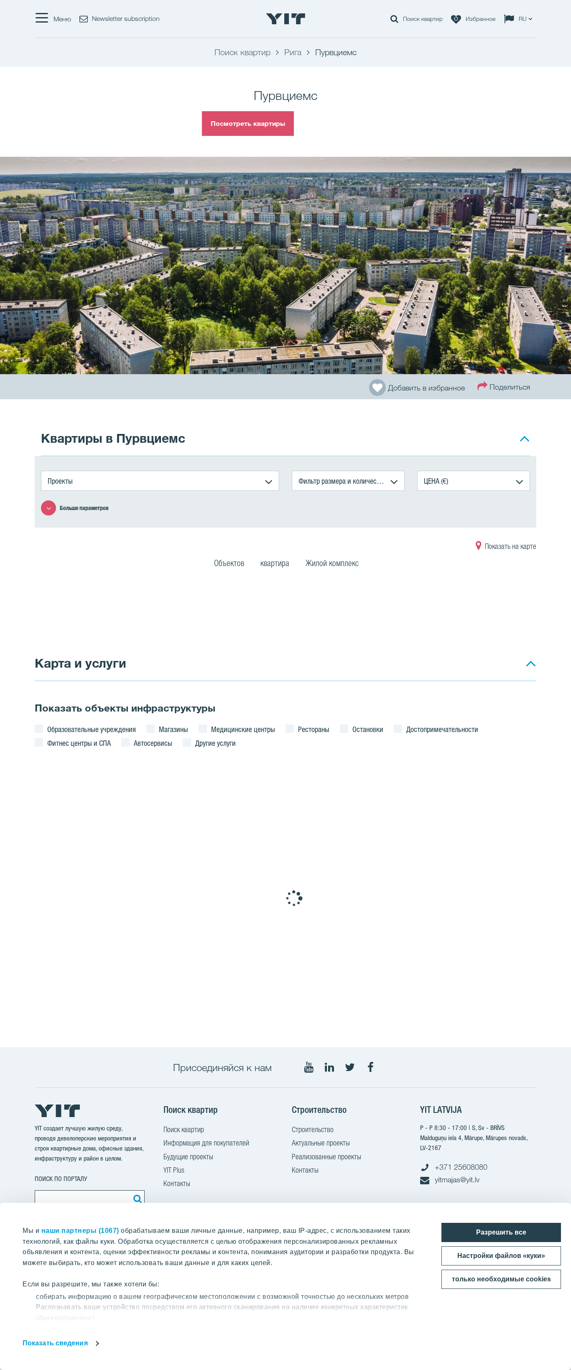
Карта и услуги (80, 663)
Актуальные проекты (321, 1142)
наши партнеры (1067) (80, 1230)
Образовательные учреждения (91, 729)
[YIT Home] (285, 18)
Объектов (229, 563)
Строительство (313, 1129)
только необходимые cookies (501, 1279)
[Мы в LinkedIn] (329, 1067)
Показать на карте (509, 546)
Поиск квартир (183, 1129)
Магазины (173, 729)
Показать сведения (55, 1343)
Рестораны (313, 729)
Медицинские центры (243, 729)
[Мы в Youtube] (309, 1067)
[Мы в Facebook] (370, 1067)
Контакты (176, 1183)
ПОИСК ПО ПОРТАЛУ (61, 1179)
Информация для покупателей (206, 1142)
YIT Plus (173, 1170)
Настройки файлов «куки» (501, 1255)
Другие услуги (215, 743)
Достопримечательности (442, 729)
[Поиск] (136, 1199)
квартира (274, 563)
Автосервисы (153, 743)
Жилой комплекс (332, 563)
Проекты (60, 480)
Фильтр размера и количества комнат (351, 480)
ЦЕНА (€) (436, 480)
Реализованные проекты (326, 1156)
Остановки (367, 729)
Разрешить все (501, 1232)
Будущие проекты (188, 1156)
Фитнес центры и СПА (79, 743)
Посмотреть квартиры (248, 123)
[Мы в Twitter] (350, 1067)
